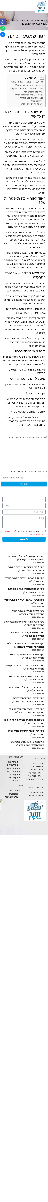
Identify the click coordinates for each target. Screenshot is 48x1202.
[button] (3, 22)
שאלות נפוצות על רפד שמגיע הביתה (29, 95)
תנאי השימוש (9, 531)
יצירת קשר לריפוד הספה (33, 92)
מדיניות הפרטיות (37, 534)
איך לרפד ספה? (37, 101)
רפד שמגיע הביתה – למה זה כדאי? (27, 82)
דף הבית (42, 20)
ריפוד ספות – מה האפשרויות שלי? (29, 85)
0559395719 (17, 6)
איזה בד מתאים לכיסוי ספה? (32, 104)
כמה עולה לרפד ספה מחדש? (31, 98)
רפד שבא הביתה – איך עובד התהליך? (27, 88)
